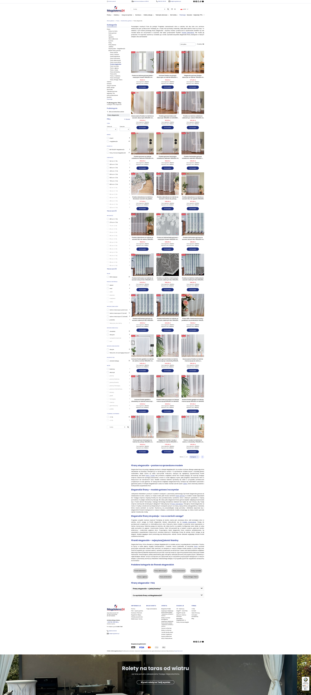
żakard (111, 285)
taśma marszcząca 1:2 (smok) (118, 313)
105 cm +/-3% (113, 235)
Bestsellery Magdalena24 (180, 619)
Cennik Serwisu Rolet (167, 632)
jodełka (112, 409)
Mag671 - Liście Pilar (182, 611)
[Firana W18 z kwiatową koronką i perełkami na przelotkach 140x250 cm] (192, 305)
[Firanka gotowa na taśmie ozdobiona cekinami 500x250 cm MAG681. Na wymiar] (142, 143)
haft (111, 341)
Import (111, 138)
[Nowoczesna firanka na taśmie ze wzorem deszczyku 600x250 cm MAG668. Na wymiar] (142, 103)
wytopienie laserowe (115, 338)
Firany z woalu (114, 70)
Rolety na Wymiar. (166, 630)
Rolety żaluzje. (111, 87)
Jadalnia (111, 47)
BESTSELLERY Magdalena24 (117, 149)
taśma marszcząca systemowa (118, 310)
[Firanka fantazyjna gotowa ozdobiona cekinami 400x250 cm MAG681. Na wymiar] (192, 143)
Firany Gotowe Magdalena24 (118, 153)
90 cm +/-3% (113, 232)
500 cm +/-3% (114, 174)
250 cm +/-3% (114, 201)
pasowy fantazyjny (115, 386)
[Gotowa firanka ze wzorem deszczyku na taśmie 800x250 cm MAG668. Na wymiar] (167, 62)
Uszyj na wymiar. (111, 85)
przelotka (112, 320)
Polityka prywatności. (137, 617)
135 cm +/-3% (113, 249)
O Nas (193, 609)
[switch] (305, 689)
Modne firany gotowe (126, 20)
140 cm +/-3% (114, 161)
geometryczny (114, 405)
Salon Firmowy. (196, 613)
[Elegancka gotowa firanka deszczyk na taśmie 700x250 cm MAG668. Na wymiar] (192, 62)
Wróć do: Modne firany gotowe (116, 111)
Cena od (109, 126)
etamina (112, 295)
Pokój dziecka (112, 45)
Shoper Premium (177, 651)
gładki (111, 396)
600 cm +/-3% (114, 178)
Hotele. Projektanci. (166, 634)
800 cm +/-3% (114, 184)
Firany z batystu (114, 54)
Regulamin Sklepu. (136, 615)
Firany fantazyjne (115, 78)
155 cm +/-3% (113, 262)
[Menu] (308, 678)
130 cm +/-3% (113, 187)
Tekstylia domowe (112, 91)
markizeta (112, 298)
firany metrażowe (177, 504)
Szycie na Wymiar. (166, 628)
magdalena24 (114, 141)
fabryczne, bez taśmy (116, 323)
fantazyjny (113, 399)
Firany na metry (113, 31)
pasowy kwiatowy (114, 379)
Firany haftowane (115, 58)
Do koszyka (142, 87)
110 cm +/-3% (113, 239)
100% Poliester (113, 277)
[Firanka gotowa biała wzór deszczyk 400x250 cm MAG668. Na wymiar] (167, 103)
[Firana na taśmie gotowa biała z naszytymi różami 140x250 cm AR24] (142, 62)
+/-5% (111, 420)
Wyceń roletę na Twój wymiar (155, 682)
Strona (181, 457)
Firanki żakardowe (115, 56)
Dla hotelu (110, 89)
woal (111, 288)
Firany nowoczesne (115, 62)
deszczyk (112, 372)
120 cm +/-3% (113, 242)
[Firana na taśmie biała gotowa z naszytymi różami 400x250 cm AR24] (167, 224)
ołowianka (112, 331)
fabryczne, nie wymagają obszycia (119, 353)
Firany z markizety (115, 76)
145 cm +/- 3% (114, 191)
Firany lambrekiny (115, 72)
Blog (193, 618)
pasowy (112, 376)
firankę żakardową (188, 33)
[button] (168, 9)
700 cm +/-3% (114, 181)
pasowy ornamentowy (116, 389)
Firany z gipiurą (114, 68)
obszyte (112, 349)
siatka (111, 302)
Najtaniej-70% (111, 93)
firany (196, 546)
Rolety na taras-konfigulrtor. (166, 618)
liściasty (112, 392)
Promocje (109, 99)
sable (111, 292)
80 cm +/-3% (113, 229)
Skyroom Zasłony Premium (181, 615)
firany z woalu (150, 476)
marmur (112, 402)
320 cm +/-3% (114, 207)
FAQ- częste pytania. (137, 611)
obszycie (112, 335)
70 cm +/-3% (113, 226)
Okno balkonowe (113, 39)
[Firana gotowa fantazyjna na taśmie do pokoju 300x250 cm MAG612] (142, 427)
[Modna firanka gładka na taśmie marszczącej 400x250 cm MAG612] (192, 386)
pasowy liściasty (114, 382)
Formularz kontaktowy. (195, 615)
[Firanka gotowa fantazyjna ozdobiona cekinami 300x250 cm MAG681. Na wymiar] (167, 143)
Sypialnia (111, 37)
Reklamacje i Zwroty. (137, 619)
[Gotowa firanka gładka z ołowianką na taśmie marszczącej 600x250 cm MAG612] (142, 386)
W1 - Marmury (180, 609)
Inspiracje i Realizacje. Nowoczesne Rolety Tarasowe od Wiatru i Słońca (167, 613)
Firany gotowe (112, 33)
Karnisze (109, 83)
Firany (117, 20)
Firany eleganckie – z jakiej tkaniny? (147, 589)
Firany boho (113, 74)
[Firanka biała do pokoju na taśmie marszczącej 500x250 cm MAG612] (167, 386)
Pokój (110, 43)
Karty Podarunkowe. (167, 638)
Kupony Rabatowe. (166, 636)
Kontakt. (194, 611)
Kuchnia (111, 41)
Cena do (122, 126)
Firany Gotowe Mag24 (182, 622)
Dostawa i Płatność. (136, 613)
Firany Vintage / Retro (116, 80)
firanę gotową (180, 496)
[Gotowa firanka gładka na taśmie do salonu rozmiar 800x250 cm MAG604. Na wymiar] (142, 346)
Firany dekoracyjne (115, 60)
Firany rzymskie (114, 66)
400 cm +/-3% (114, 171)
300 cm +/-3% (114, 168)
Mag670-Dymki (180, 613)
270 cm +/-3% (114, 222)
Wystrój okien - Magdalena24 (117, 48)
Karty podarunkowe (112, 95)
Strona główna (110, 20)
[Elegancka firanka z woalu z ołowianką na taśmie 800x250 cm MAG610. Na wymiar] (167, 427)
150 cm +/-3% (113, 194)
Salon (110, 35)
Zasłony (109, 82)
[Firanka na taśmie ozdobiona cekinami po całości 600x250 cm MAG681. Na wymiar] (192, 103)
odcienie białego (114, 361)
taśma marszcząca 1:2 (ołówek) (119, 316)
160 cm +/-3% (113, 197)
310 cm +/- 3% (114, 204)
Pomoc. (133, 609)
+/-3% (111, 417)
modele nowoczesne (189, 522)
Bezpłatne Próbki (166, 609)
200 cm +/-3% (114, 164)
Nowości (109, 97)
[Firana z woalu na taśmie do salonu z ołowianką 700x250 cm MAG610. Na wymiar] (192, 427)
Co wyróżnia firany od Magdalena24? (147, 595)
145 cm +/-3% (113, 255)
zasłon (185, 484)
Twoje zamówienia (151, 609)
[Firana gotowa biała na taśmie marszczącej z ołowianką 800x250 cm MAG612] (167, 346)
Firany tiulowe (114, 52)
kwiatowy (112, 369)
